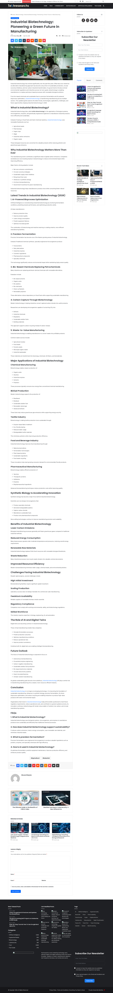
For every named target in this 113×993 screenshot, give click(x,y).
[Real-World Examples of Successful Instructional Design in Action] (56, 915)
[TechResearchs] (18, 6)
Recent (89, 80)
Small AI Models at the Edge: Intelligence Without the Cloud (82, 180)
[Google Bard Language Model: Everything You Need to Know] (81, 113)
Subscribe (89, 69)
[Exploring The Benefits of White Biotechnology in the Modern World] (46, 938)
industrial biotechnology (32, 98)
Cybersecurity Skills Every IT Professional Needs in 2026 (46, 1)
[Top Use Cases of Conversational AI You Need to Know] (67, 935)
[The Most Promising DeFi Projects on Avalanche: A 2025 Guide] (81, 97)
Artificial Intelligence (83, 911)
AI (75, 911)
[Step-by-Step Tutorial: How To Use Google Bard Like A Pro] (81, 105)
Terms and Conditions (96, 974)
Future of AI (77, 923)
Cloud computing (92, 914)
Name (13, 874)
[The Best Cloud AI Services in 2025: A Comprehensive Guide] (81, 120)
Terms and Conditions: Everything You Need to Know (71, 990)
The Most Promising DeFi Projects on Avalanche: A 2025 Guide (94, 96)
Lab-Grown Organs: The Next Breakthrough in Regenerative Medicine (20, 836)
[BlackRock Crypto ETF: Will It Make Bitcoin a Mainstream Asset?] (67, 926)
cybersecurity (59, 5)
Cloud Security (78, 917)
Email (12, 880)
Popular (79, 80)
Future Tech (85, 923)
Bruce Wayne (17, 35)
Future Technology (95, 923)
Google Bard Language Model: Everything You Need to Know (94, 112)
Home (45, 5)
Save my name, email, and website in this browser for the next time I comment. (33, 886)
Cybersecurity (78, 920)
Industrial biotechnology (18, 691)
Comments (99, 80)
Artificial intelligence (85, 5)
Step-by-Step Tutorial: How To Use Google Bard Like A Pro (94, 104)
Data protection (87, 920)
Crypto (86, 917)
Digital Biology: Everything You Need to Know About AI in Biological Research (61, 836)
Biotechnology (71, 5)
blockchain (77, 914)
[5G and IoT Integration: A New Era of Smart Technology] (67, 914)
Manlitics (101, 990)
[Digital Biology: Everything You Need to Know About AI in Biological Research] (61, 828)
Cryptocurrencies (94, 917)
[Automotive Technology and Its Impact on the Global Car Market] (56, 924)
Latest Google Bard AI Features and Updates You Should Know (94, 88)
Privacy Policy (90, 64)
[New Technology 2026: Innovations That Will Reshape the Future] (46, 914)
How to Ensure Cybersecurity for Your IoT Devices (82, 198)
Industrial (47, 758)
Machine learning (92, 925)
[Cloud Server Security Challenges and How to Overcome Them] (46, 925)
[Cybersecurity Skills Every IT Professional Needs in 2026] (96, 173)
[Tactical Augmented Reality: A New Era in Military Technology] (56, 938)
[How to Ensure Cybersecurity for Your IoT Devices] (83, 191)
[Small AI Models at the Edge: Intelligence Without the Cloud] (83, 173)
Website (44, 880)
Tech (51, 5)
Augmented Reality (14, 937)
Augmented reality (94, 911)
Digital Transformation (99, 920)
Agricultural (35, 758)
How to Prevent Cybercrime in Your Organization (96, 198)
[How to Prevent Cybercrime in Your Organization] (96, 191)
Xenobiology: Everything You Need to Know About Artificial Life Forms (40, 836)
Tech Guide (98, 5)
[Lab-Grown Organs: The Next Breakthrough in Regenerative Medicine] (20, 828)
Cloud (84, 914)
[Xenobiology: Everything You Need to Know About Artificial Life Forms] (40, 828)
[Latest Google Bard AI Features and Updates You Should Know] (81, 89)
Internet (83, 925)
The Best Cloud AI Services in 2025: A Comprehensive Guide (94, 120)
